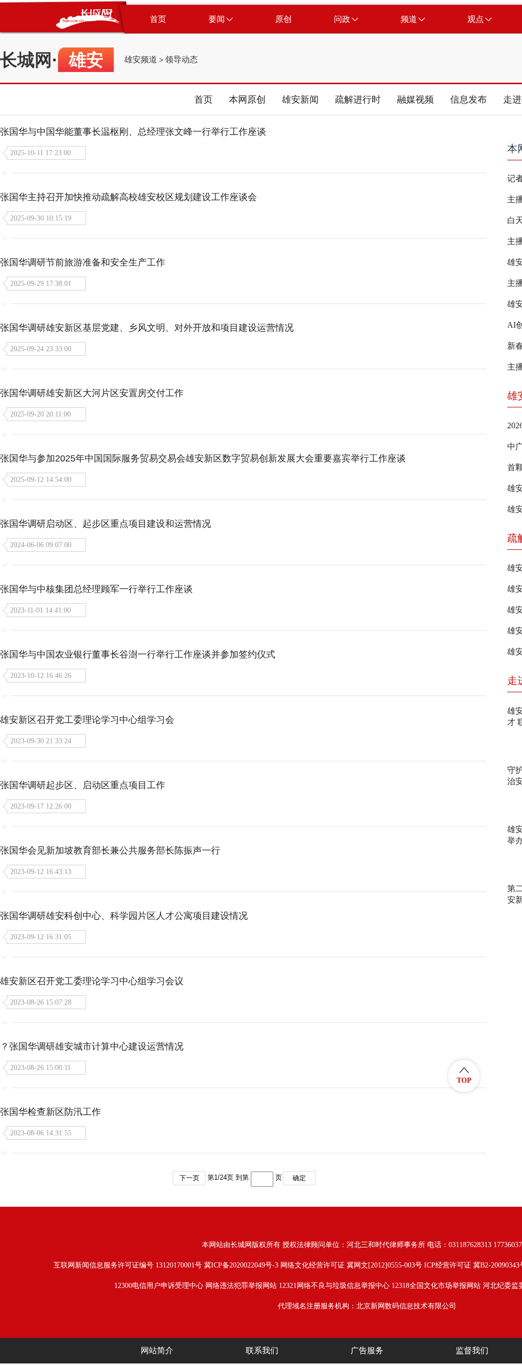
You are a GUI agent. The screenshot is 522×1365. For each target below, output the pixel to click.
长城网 (26, 60)
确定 (299, 1178)
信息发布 (468, 99)
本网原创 (247, 99)
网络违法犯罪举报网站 (241, 1285)
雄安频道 (140, 60)
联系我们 (262, 1350)
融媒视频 (415, 99)
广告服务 (367, 1350)
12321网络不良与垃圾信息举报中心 (334, 1285)
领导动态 (181, 60)
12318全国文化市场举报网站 (436, 1285)
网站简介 (157, 1350)
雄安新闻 (300, 99)
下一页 (189, 1178)
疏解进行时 (358, 99)
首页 (203, 99)
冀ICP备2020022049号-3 (241, 1265)
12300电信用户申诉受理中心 (158, 1285)
